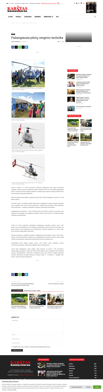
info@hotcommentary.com (26, 375)
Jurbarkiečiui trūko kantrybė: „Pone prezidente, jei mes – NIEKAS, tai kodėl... (83, 84)
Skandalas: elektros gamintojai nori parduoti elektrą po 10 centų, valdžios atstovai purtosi (55, 365)
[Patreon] (81, 3)
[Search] (95, 16)
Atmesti (88, 387)
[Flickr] (84, 3)
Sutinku (97, 387)
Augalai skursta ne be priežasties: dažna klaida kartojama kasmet (85, 144)
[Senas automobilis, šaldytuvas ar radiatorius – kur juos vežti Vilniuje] (19, 299)
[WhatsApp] (19, 47)
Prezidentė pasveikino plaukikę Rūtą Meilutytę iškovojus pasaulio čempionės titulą (22, 284)
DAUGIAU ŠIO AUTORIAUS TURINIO (32, 290)
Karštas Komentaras (15, 41)
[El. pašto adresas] (23, 47)
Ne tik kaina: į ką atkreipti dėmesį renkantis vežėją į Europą (86, 129)
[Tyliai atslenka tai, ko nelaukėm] (71, 108)
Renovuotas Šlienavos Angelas (56, 283)
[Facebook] (74, 3)
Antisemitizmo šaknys (90, 11)
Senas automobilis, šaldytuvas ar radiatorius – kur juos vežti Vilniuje (72, 129)
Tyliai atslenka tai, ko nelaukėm (83, 106)
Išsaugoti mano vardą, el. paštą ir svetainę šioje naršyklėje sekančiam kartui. (31, 346)
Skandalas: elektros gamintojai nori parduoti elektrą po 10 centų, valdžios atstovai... (83, 76)
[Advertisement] (56, 9)
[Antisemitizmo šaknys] (91, 7)
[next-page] (15, 311)
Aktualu (17, 23)
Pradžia (12, 23)
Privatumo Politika (12, 389)
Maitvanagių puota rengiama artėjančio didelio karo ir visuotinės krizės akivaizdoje (83, 91)
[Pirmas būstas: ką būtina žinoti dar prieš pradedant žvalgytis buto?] (55, 299)
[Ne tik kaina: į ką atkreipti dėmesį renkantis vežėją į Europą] (37, 299)
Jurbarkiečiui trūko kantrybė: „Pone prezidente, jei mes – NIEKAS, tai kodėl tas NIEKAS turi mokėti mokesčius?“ (55, 374)
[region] (51, 385)
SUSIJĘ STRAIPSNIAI (17, 290)
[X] (16, 47)
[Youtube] (77, 3)
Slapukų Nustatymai (76, 387)
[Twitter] (79, 3)
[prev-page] (12, 311)
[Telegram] (26, 47)
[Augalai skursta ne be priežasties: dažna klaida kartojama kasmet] (86, 137)
